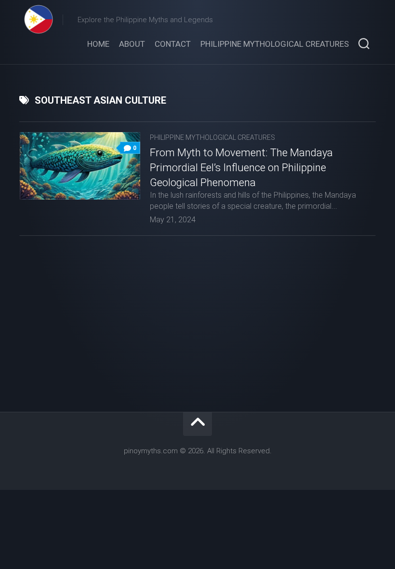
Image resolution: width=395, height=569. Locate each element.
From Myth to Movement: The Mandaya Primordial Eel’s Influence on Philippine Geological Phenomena (241, 168)
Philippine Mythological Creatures (274, 44)
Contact (173, 44)
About (132, 44)
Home (98, 44)
